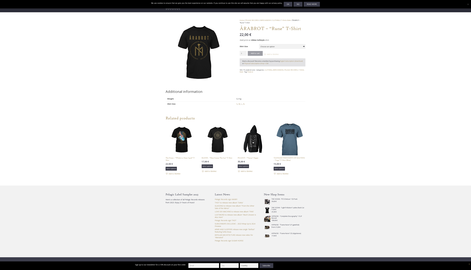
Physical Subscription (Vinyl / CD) (256, 63)
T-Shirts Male (286, 20)
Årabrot (250, 72)
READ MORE (312, 4)
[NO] (468, 4)
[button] (227, 22)
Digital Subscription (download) (291, 61)
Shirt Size (244, 46)
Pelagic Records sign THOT (225, 220)
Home (242, 20)
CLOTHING (276, 20)
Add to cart (255, 53)
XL (244, 104)
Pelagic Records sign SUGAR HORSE (229, 240)
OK (288, 4)
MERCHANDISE (265, 20)
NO (298, 4)
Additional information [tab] (184, 91)
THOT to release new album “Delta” (229, 202)
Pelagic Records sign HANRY (226, 199)
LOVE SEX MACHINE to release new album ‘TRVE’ (234, 211)
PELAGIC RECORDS (252, 20)
